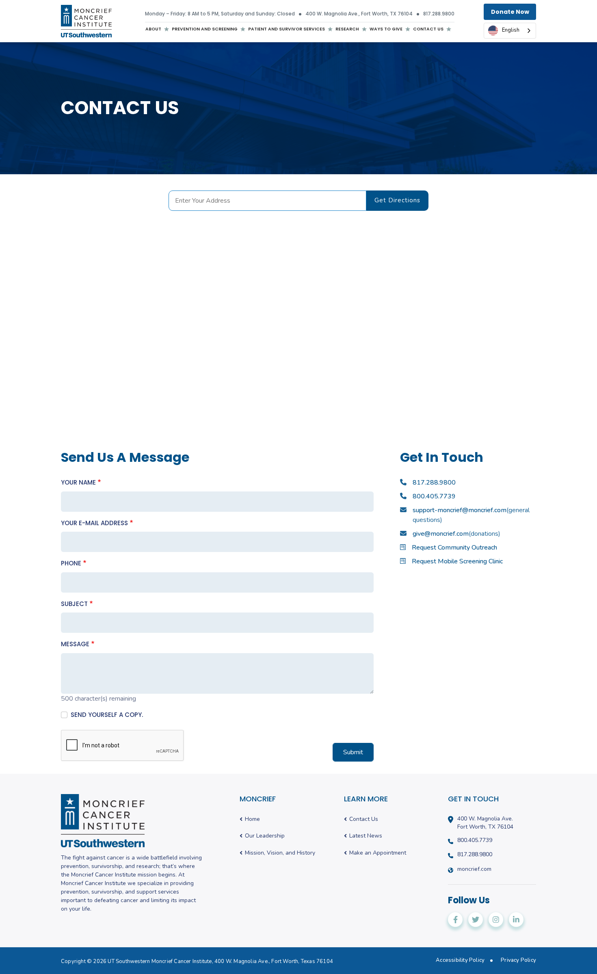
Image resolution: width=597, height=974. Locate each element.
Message (75, 644)
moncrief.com (474, 869)
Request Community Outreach (454, 547)
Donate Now (510, 12)
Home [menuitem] (252, 819)
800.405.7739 (434, 496)
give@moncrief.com (441, 533)
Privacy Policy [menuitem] (518, 960)
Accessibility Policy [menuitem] (460, 960)
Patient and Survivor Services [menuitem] (286, 30)
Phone (71, 563)
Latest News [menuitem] (365, 836)
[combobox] (510, 31)
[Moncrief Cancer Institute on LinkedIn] (516, 919)
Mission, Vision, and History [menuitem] (280, 853)
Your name (78, 482)
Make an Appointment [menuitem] (377, 853)
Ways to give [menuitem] (386, 29)
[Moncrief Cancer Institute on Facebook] (455, 919)
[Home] (86, 21)
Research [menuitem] (347, 29)
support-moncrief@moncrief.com (459, 510)
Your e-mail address (94, 523)
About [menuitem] (153, 30)
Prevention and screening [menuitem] (205, 30)
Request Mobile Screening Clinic (457, 561)
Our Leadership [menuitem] (265, 836)
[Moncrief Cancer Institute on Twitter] (475, 919)
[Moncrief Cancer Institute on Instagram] (496, 919)
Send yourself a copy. (107, 714)
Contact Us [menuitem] (363, 819)
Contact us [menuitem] (428, 29)
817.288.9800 (438, 13)
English (510, 30)
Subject (74, 604)
